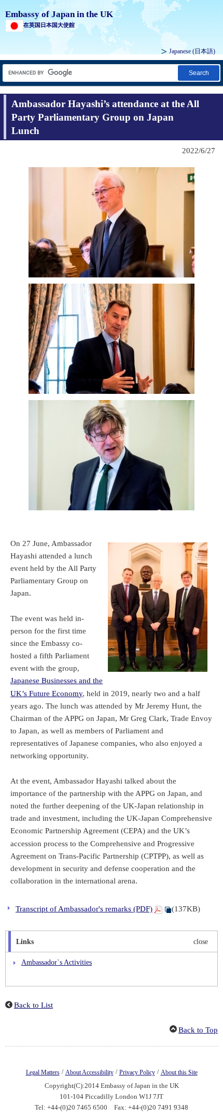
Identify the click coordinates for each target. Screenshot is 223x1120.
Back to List (33, 1005)
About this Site (179, 1072)
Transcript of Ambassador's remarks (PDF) (84, 909)
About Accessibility (89, 1072)
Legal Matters (43, 1072)
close (200, 941)
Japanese (192, 51)
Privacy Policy (137, 1072)
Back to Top (198, 1030)
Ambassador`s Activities (56, 962)
